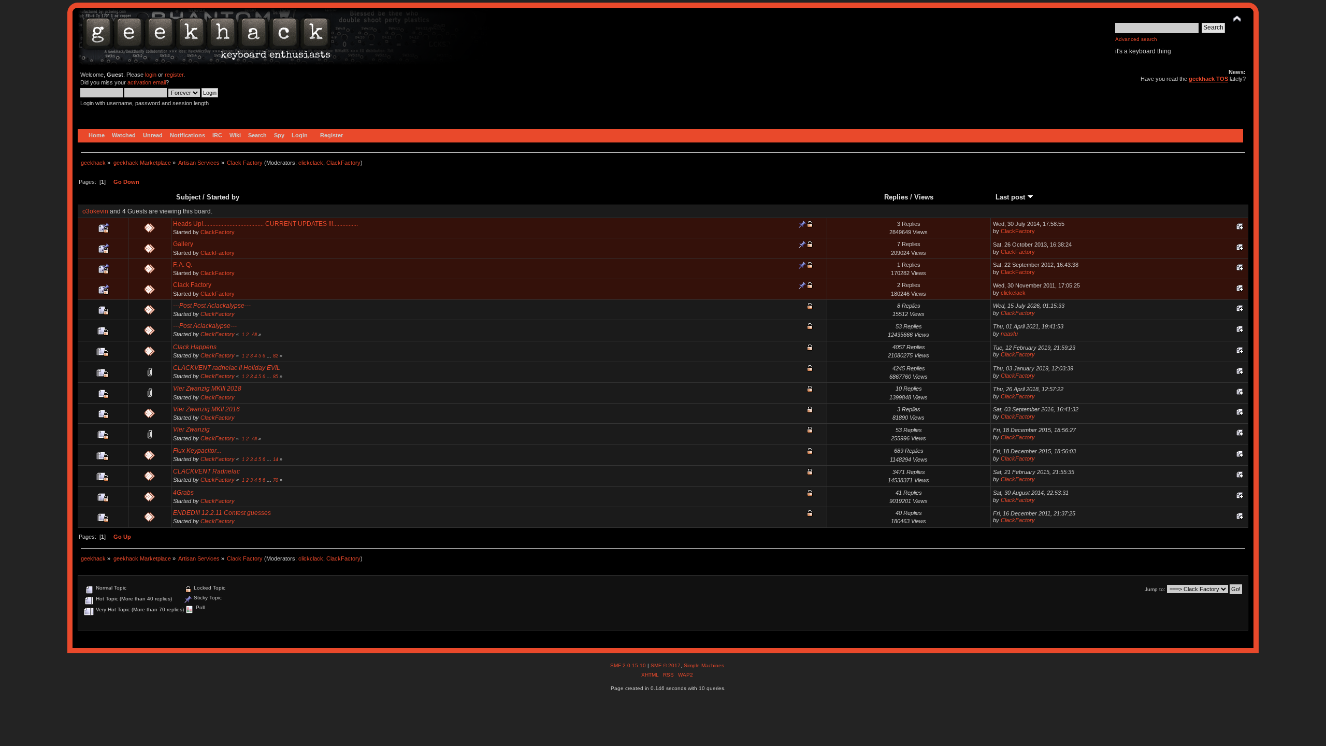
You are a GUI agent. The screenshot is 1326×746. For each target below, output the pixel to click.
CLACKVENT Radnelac (206, 471)
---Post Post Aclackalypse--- (212, 305)
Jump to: (1155, 589)
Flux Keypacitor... (197, 450)
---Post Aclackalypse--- (205, 325)
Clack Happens (195, 347)
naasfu (1009, 334)
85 (275, 376)
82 (275, 355)
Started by (223, 197)
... (270, 355)
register (174, 74)
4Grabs (183, 492)
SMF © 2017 (666, 665)
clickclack (310, 163)
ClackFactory (343, 163)
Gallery (183, 244)
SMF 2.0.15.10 (628, 665)
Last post (1011, 197)
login (150, 74)
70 (275, 480)
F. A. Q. (182, 264)
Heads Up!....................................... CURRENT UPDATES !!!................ (265, 223)
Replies (896, 197)
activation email (146, 82)
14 (275, 459)
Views (923, 197)
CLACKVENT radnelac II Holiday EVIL (226, 367)
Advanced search (1136, 39)
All (254, 334)
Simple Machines (704, 665)
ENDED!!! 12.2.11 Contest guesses (222, 513)
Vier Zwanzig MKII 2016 (206, 409)
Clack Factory (192, 285)
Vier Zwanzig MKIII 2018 (207, 388)
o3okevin (95, 211)
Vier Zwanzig (191, 429)
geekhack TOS (1208, 79)
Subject (188, 197)
